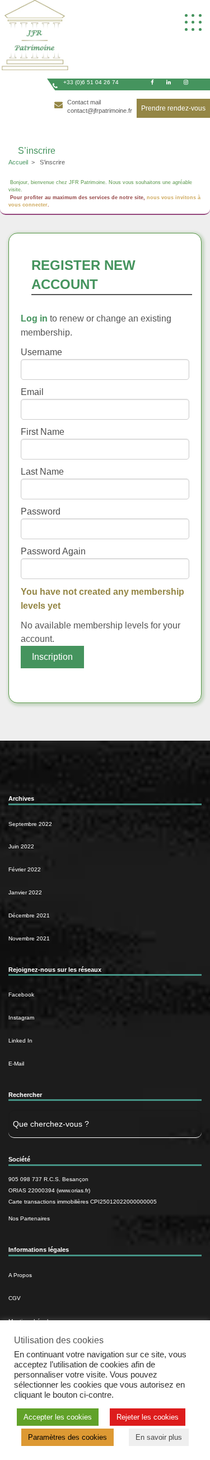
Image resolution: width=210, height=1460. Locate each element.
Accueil (18, 162)
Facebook (21, 994)
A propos (20, 1275)
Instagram (21, 1017)
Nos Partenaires (29, 1218)
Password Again (53, 551)
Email (32, 392)
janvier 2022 (25, 892)
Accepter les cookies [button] (58, 1417)
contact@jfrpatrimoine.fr (99, 110)
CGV (14, 1298)
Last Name (42, 471)
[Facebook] (152, 82)
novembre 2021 (29, 938)
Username (41, 352)
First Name (42, 432)
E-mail (16, 1063)
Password (40, 511)
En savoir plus (159, 1437)
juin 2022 (21, 846)
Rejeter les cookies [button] (147, 1417)
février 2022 (24, 869)
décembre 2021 (29, 915)
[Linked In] (168, 82)
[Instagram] (186, 82)
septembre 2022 (30, 824)
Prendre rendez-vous (173, 108)
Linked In (20, 1040)
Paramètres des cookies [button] (67, 1437)
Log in (34, 318)
